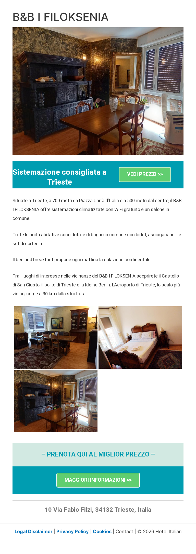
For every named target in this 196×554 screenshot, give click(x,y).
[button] (145, 174)
